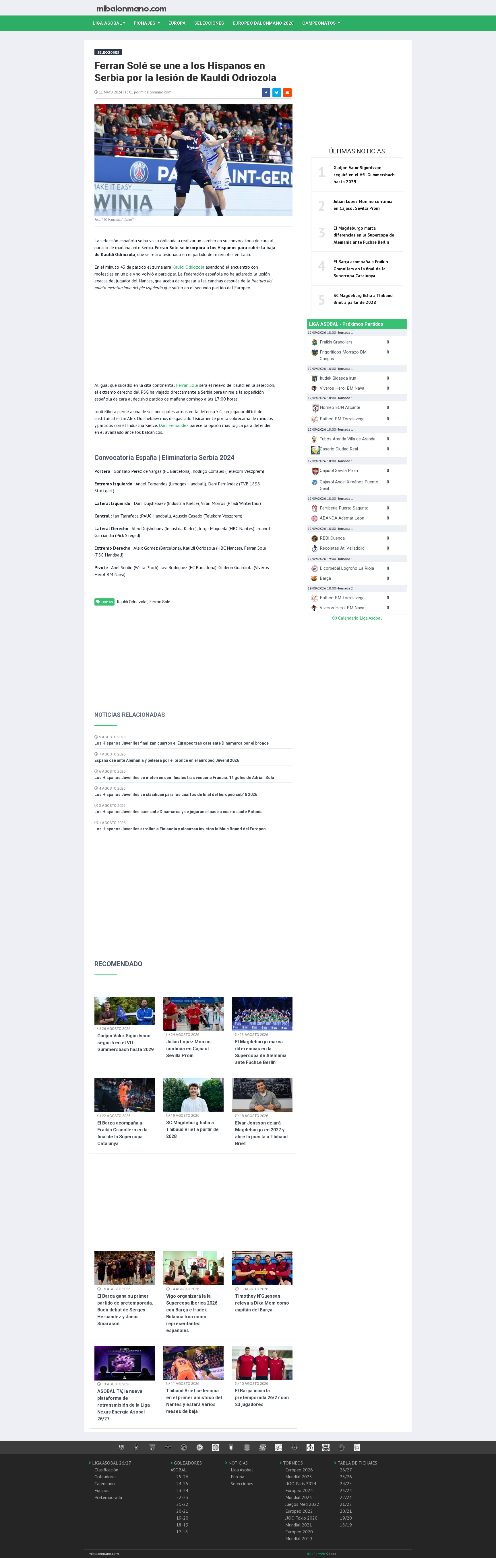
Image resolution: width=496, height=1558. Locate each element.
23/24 (346, 1490)
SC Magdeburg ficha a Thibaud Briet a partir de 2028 (192, 1129)
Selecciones (211, 23)
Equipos (101, 1490)
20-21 (182, 1511)
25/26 (346, 1476)
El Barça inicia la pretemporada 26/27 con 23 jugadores (262, 1397)
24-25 (182, 1483)
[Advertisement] (184, 336)
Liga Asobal (242, 1470)
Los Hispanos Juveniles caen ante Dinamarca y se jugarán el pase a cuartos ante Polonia (178, 811)
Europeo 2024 (299, 1490)
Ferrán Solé (160, 602)
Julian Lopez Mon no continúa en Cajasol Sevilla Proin (188, 1048)
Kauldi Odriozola (188, 267)
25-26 (182, 1476)
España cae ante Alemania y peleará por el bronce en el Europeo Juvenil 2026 (166, 760)
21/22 (346, 1504)
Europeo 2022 (299, 1511)
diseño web (316, 1553)
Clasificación (106, 1470)
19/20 (346, 1518)
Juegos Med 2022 (302, 1504)
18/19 (346, 1525)
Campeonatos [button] (319, 23)
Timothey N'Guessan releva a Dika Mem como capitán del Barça (262, 1303)
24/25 (346, 1483)
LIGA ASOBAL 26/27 (111, 1463)
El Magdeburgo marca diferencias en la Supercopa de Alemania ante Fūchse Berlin (364, 235)
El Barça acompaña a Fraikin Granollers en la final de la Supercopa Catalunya (361, 268)
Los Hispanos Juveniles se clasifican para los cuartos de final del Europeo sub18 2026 (175, 794)
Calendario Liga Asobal (359, 618)
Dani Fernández (174, 425)
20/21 (346, 1511)
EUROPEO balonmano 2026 (265, 23)
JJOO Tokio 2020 (301, 1518)
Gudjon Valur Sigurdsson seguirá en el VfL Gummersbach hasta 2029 (125, 1042)
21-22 (182, 1504)
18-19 (182, 1525)
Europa (179, 23)
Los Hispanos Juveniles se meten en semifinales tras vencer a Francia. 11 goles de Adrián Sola (184, 777)
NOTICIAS (237, 1463)
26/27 (346, 1470)
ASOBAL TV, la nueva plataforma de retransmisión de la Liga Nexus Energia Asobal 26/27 (123, 1405)
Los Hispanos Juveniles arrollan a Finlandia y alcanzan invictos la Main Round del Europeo (180, 829)
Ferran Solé (187, 385)
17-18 (182, 1531)
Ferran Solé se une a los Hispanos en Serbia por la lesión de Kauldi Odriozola (185, 72)
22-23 (182, 1497)
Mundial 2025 (298, 1476)
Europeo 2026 (299, 1470)
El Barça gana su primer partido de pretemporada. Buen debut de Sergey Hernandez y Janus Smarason (125, 1309)
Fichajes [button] (145, 23)
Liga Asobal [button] (107, 23)
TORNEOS (292, 1463)
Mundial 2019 (298, 1538)
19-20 (182, 1518)
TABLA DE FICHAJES (356, 1463)
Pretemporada (108, 1497)
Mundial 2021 (298, 1525)
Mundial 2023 (298, 1497)
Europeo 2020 (299, 1531)
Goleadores (105, 1476)
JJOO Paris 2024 (300, 1483)
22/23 (346, 1497)
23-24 (182, 1490)
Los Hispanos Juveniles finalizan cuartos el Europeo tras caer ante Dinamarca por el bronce (181, 743)
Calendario (104, 1483)
